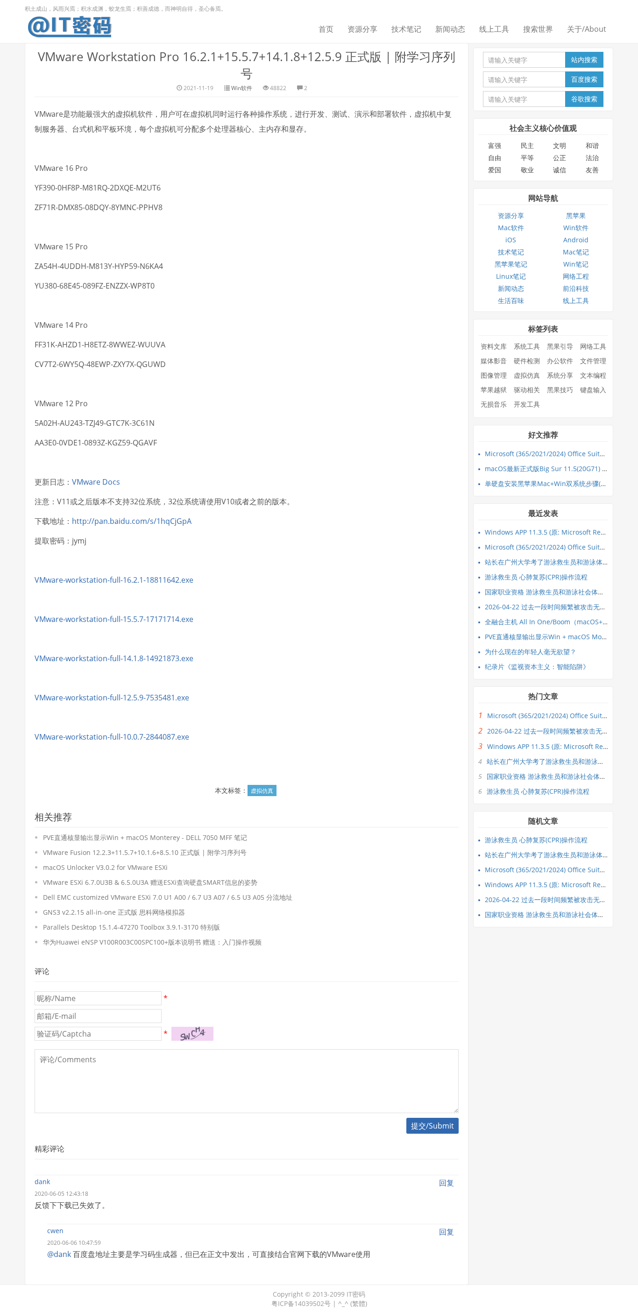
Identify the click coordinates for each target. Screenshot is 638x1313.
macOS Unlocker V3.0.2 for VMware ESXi (105, 867)
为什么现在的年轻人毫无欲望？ (530, 651)
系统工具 (527, 346)
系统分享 (560, 375)
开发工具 (527, 404)
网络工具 (593, 346)
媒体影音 (494, 360)
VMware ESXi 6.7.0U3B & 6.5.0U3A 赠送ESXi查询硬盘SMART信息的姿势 (150, 882)
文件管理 (593, 360)
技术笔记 (406, 29)
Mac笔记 (576, 251)
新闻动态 (450, 29)
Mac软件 (511, 227)
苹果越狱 (494, 389)
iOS (510, 239)
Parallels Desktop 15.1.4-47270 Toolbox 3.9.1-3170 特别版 (131, 927)
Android (575, 239)
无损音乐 (494, 404)
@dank (59, 1254)
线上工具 (494, 29)
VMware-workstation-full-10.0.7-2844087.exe (112, 737)
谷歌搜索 (584, 98)
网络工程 (576, 276)
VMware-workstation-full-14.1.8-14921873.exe (114, 658)
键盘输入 (593, 389)
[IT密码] (69, 25)
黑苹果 (576, 215)
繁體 (358, 1303)
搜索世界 (538, 29)
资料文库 (494, 346)
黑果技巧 (560, 389)
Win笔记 (575, 264)
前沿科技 (576, 288)
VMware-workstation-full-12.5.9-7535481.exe (112, 697)
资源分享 (362, 29)
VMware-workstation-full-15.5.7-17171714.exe (114, 619)
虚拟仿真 (262, 791)
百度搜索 (584, 79)
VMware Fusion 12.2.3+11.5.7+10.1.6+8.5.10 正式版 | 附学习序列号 (145, 852)
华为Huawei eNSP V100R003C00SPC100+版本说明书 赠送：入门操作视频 (152, 942)
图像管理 (494, 375)
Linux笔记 (511, 276)
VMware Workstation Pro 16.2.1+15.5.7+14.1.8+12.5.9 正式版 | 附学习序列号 (246, 65)
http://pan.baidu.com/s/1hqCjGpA (131, 521)
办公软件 (560, 360)
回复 (446, 1183)
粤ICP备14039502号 (301, 1303)
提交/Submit (432, 1126)
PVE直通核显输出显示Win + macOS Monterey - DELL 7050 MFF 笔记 (145, 837)
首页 (326, 29)
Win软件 (241, 88)
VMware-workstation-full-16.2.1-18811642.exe (114, 580)
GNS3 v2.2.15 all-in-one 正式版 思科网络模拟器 (114, 912)
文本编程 (593, 375)
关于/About (586, 29)
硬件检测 (527, 360)
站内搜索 (584, 59)
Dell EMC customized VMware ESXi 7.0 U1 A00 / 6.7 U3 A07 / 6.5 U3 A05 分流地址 (167, 897)
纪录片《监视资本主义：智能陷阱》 (537, 666)
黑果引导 (560, 346)
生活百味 (511, 300)
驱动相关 (527, 389)
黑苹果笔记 (511, 264)
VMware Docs (96, 482)
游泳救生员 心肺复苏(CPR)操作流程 (536, 576)
